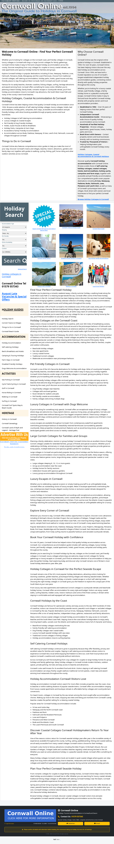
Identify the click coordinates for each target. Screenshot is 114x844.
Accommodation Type (8, 223)
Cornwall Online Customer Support (14, 443)
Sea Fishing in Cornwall (11, 380)
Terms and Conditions (14, 447)
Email (98, 823)
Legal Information (10, 823)
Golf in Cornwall (8, 388)
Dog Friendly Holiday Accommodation (98, 258)
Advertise (71, 823)
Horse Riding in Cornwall (11, 392)
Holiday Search (7, 319)
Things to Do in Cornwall (11, 327)
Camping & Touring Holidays (13, 355)
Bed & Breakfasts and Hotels (13, 351)
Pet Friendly (5, 236)
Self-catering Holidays (10, 347)
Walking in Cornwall (9, 397)
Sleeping (4, 230)
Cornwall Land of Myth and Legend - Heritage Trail (12, 428)
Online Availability (7, 242)
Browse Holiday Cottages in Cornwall (93, 199)
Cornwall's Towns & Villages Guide (71, 227)
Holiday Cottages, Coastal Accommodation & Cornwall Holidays (93, 155)
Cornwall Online (69, 810)
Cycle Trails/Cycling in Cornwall (14, 384)
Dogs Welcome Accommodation (14, 368)
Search (12, 260)
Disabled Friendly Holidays (12, 364)
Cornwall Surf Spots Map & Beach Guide (12, 406)
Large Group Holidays (98, 286)
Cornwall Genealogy (9, 423)
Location (4, 248)
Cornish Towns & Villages (11, 323)
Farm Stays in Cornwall (10, 360)
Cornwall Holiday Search (44, 258)
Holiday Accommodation (11, 343)
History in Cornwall (9, 419)
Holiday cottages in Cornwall (11, 275)
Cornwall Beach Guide (10, 331)
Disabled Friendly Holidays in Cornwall (71, 258)
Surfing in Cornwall (9, 401)
